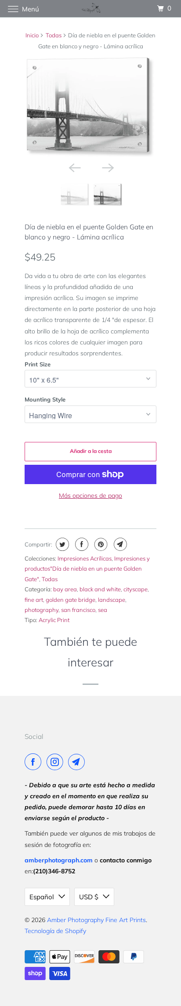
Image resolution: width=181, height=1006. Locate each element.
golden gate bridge (70, 599)
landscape (111, 599)
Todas (54, 35)
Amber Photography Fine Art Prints (96, 920)
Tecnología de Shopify (55, 931)
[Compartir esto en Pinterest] (100, 544)
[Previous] (73, 167)
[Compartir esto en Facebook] (80, 544)
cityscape (135, 589)
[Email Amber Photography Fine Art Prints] (78, 761)
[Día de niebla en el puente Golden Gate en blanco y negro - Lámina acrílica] (90, 107)
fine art (34, 599)
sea (102, 609)
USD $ (88, 897)
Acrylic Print (54, 619)
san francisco (78, 609)
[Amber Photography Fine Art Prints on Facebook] (35, 761)
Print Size (38, 364)
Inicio (32, 35)
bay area (65, 589)
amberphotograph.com (59, 860)
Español (41, 897)
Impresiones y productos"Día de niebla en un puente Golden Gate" (87, 569)
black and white (100, 589)
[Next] (107, 167)
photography (41, 609)
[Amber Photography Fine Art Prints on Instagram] (57, 761)
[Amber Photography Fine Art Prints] (90, 8)
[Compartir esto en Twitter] (61, 544)
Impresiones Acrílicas (85, 558)
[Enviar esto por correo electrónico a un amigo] (119, 544)
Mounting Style (45, 399)
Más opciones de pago (90, 495)
